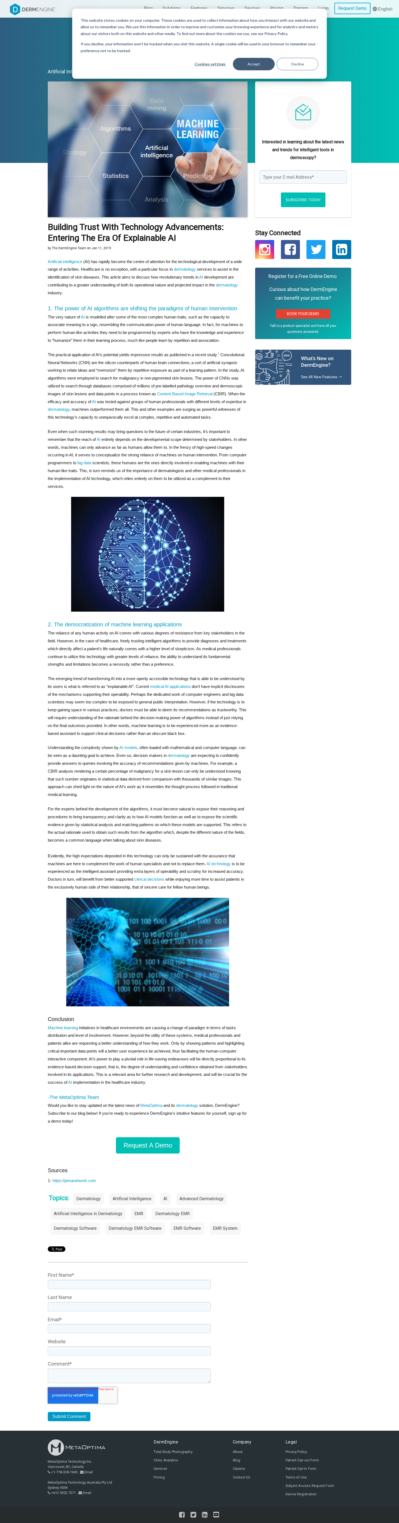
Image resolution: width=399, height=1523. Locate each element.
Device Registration (301, 1494)
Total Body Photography (173, 1452)
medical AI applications (170, 686)
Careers (239, 1469)
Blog (236, 1460)
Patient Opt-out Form (302, 1460)
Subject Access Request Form (310, 1486)
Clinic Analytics (166, 1460)
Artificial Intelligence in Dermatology (88, 1213)
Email (88, 1472)
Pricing (159, 1477)
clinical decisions (149, 879)
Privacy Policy (296, 1452)
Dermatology (88, 1198)
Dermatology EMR (172, 1213)
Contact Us (242, 1477)
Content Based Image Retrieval (185, 393)
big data (84, 462)
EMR (138, 1213)
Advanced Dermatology (201, 1198)
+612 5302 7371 (63, 1493)
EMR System (225, 1228)
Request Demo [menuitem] (352, 8)
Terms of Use (296, 1477)
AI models (128, 747)
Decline (297, 64)
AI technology (219, 863)
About (238, 1452)
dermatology (185, 269)
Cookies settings (210, 64)
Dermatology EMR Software (135, 1228)
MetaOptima (151, 1105)
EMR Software (187, 1228)
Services (160, 1469)
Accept (254, 64)
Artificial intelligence (65, 261)
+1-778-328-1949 (64, 1472)
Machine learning (63, 1027)
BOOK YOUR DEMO (303, 314)
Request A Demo (147, 1145)
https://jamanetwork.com (74, 1180)
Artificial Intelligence (69, 71)
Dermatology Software (75, 1228)
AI (201, 277)
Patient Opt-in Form (301, 1469)
